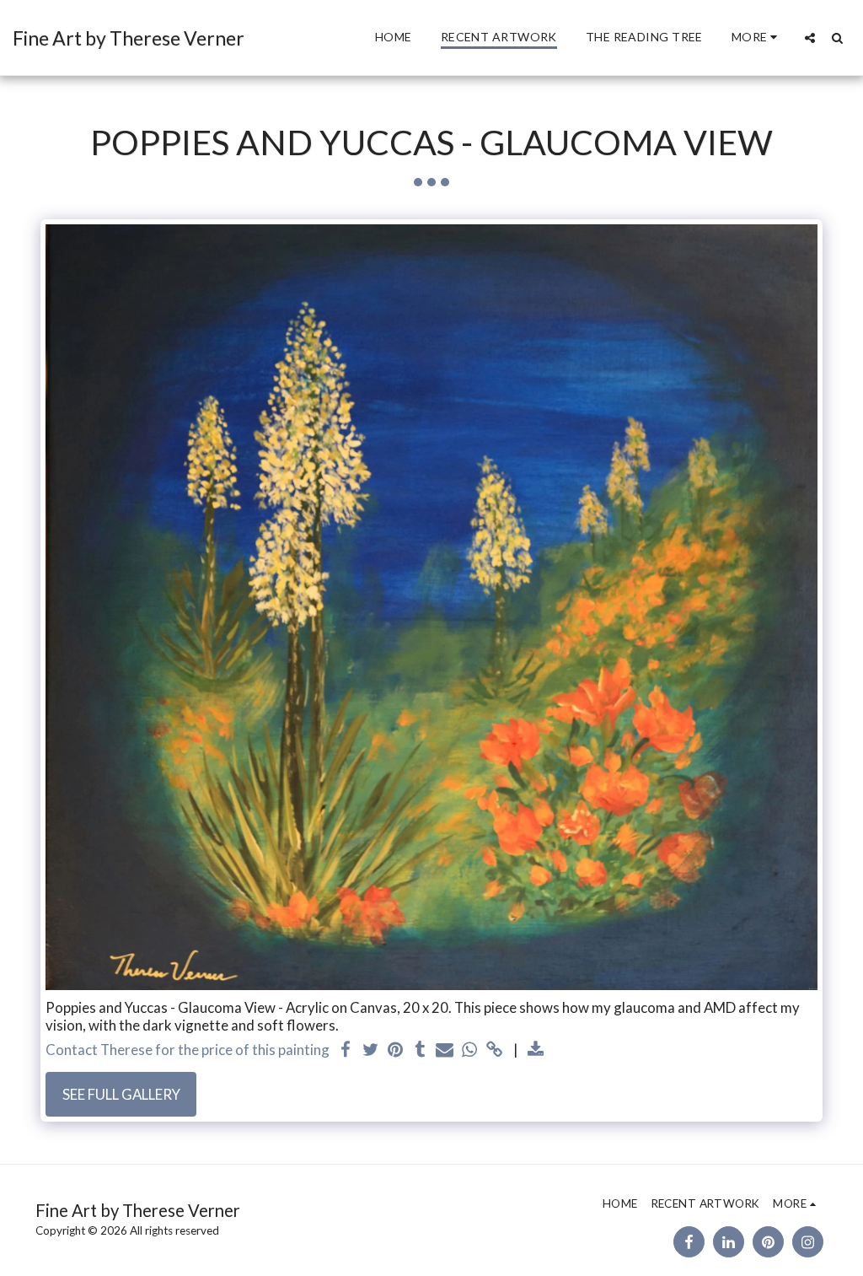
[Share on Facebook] (346, 1050)
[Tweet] (370, 1050)
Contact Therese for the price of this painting (188, 1049)
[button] (810, 37)
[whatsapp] (470, 1050)
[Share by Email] (444, 1050)
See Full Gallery (121, 1094)
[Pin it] (396, 1050)
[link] (494, 1050)
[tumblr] (420, 1050)
